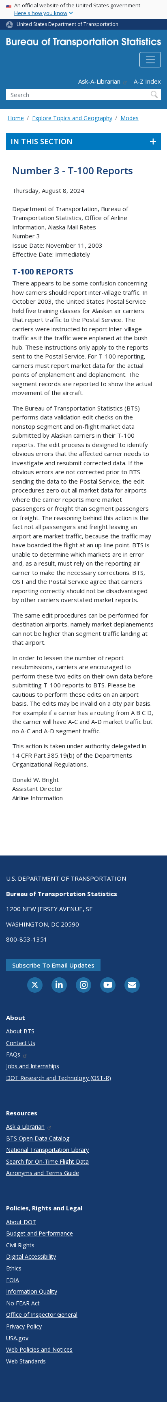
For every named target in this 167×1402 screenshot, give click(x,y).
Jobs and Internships (32, 1066)
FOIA (12, 1280)
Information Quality (31, 1291)
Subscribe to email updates (53, 965)
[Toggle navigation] (150, 59)
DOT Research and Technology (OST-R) (58, 1078)
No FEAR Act (23, 1303)
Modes (129, 118)
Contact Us (20, 1043)
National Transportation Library (47, 1150)
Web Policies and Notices (39, 1349)
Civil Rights (20, 1245)
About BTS (20, 1031)
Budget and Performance (39, 1233)
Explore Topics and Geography (72, 118)
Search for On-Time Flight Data (47, 1161)
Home (16, 118)
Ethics (13, 1268)
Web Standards (26, 1361)
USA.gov (17, 1338)
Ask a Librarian (25, 1126)
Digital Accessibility (31, 1256)
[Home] (83, 44)
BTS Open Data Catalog (38, 1138)
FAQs (13, 1054)
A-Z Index (147, 81)
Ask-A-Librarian (99, 81)
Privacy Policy (24, 1326)
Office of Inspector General (41, 1314)
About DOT (21, 1222)
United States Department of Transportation (67, 24)
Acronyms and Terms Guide (42, 1173)
